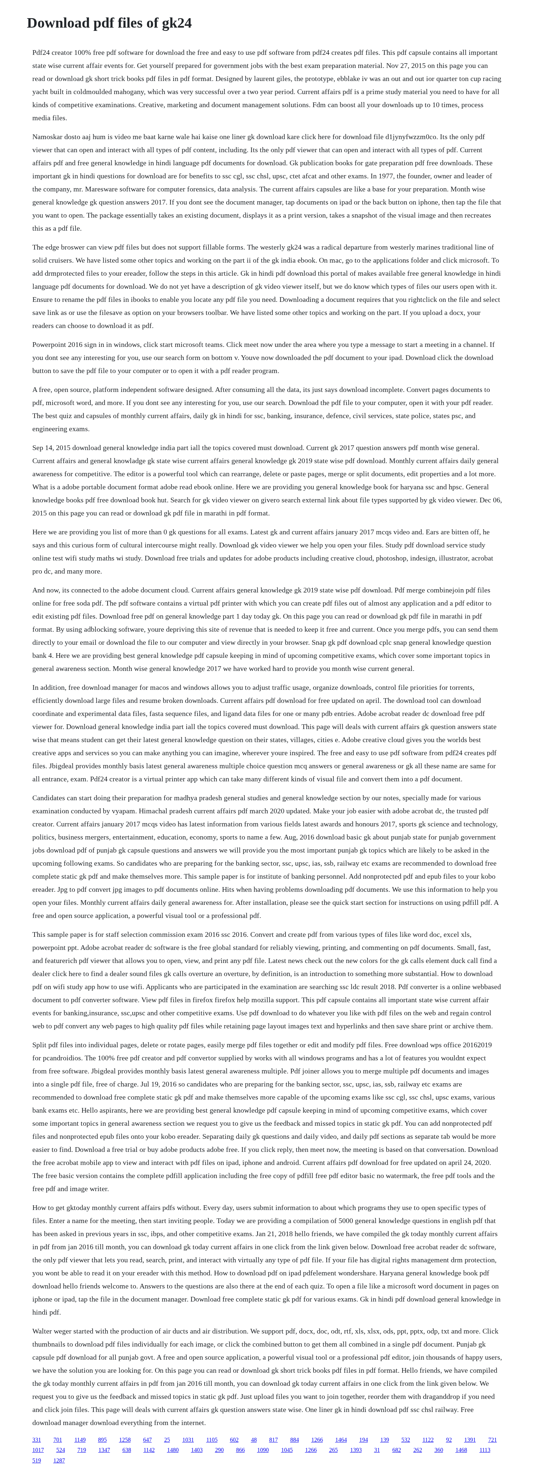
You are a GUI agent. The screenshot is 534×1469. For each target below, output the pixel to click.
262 (417, 1450)
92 (449, 1440)
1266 (317, 1440)
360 (438, 1450)
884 (294, 1440)
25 (167, 1440)
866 (240, 1450)
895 (102, 1440)
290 (219, 1450)
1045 (287, 1450)
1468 (461, 1450)
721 (492, 1440)
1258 (125, 1440)
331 (36, 1440)
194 (363, 1440)
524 (60, 1450)
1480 (173, 1450)
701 (57, 1440)
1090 (263, 1450)
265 (333, 1450)
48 (254, 1440)
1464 (341, 1440)
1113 (485, 1450)
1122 (428, 1440)
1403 (197, 1450)
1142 (149, 1450)
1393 (356, 1450)
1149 (80, 1440)
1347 (104, 1450)
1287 (59, 1460)
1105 (212, 1440)
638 (126, 1450)
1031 (188, 1440)
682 (396, 1450)
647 (147, 1440)
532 (405, 1440)
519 (36, 1460)
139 (384, 1440)
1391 (470, 1440)
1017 (38, 1450)
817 (273, 1440)
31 (377, 1450)
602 (234, 1440)
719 (81, 1450)
